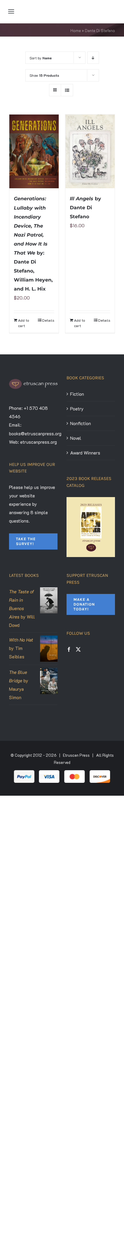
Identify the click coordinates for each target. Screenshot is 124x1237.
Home (75, 30)
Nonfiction (80, 423)
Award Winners (85, 453)
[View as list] (67, 90)
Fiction (77, 394)
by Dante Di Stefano (85, 207)
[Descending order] (93, 58)
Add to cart (23, 323)
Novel (75, 438)
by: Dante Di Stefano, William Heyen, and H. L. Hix (33, 244)
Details (48, 320)
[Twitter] (78, 649)
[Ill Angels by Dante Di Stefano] (90, 151)
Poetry (77, 409)
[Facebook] (69, 649)
